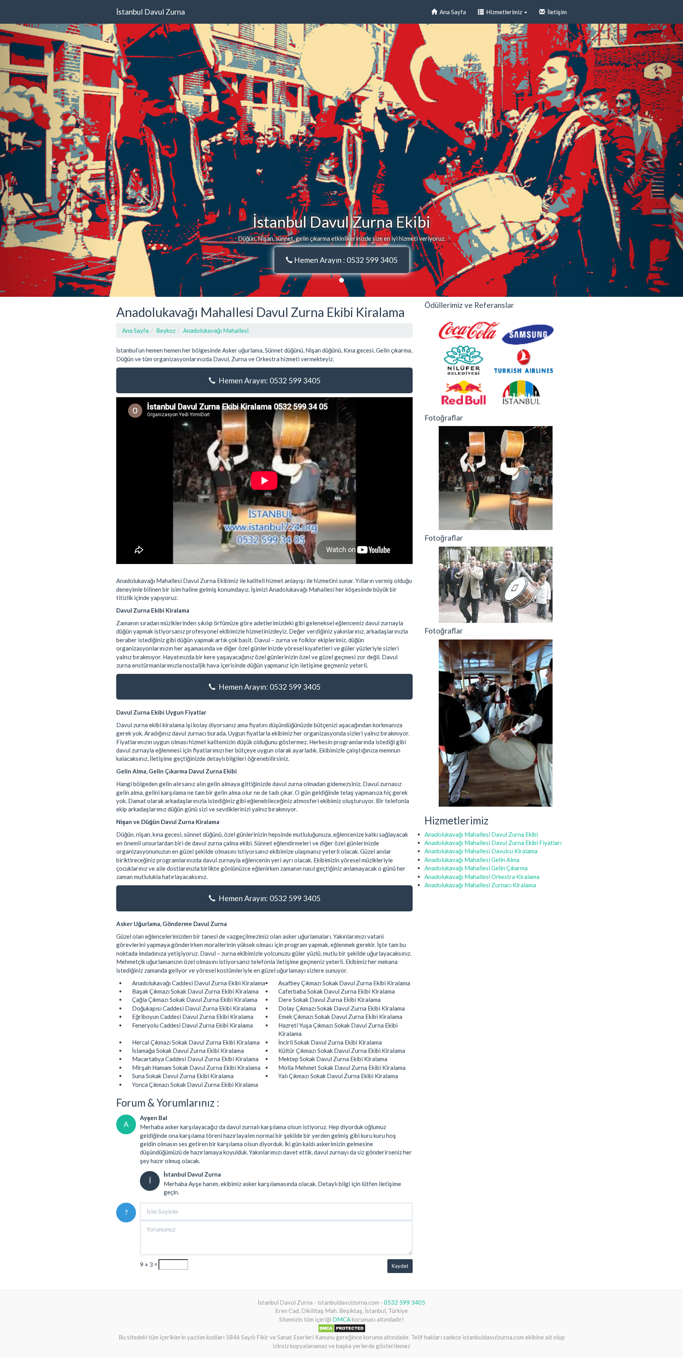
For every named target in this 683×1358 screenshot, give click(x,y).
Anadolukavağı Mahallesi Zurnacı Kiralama (480, 884)
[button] (51, 160)
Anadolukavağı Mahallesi (216, 330)
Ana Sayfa (451, 11)
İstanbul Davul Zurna (150, 11)
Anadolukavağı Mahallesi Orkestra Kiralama (482, 876)
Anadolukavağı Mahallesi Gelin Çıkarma (476, 867)
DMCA (341, 1319)
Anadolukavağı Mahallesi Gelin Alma (472, 859)
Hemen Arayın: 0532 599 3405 (268, 380)
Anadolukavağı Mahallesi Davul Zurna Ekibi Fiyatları (493, 842)
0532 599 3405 (404, 1302)
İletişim (556, 11)
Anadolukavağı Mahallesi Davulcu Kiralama (481, 850)
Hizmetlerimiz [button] (503, 11)
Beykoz (165, 330)
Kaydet (400, 1266)
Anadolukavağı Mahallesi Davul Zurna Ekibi (481, 834)
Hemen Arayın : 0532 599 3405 (345, 259)
